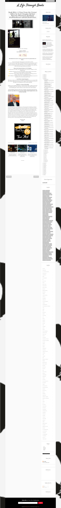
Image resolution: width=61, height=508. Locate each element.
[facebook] (6, 1)
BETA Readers (48, 194)
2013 (44, 173)
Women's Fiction (45, 254)
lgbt (43, 354)
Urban (43, 421)
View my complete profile (46, 462)
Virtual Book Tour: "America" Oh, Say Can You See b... (48, 128)
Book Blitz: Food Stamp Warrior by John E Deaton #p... (48, 141)
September (45, 152)
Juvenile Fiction (45, 224)
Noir (47, 231)
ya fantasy (49, 257)
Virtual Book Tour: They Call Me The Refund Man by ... (48, 89)
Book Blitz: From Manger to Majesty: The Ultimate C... (49, 97)
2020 (44, 165)
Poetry (48, 234)
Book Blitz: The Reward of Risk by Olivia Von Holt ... (48, 106)
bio (51, 194)
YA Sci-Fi (44, 437)
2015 (44, 171)
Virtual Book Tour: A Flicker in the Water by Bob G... (48, 108)
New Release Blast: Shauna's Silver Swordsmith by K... (48, 124)
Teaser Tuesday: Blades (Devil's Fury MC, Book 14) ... (48, 88)
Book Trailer (45, 287)
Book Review (50, 197)
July (44, 154)
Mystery (44, 365)
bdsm (44, 194)
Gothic (44, 329)
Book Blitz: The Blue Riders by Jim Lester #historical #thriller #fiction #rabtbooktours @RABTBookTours (48, 50)
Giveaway (50, 212)
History (51, 220)
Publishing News (45, 238)
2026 (44, 74)
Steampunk (44, 409)
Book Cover (45, 197)
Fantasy (44, 321)
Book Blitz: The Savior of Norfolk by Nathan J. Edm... (48, 135)
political (51, 234)
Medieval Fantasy (45, 227)
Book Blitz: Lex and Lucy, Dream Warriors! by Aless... (48, 120)
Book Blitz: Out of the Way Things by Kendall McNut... (49, 104)
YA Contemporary (45, 429)
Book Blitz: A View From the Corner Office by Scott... (48, 137)
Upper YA (44, 420)
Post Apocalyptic (45, 235)
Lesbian (50, 224)
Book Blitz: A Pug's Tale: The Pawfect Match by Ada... (49, 91)
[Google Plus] (33, 142)
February (45, 160)
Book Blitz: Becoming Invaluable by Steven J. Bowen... (48, 144)
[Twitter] (35, 142)
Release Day (45, 239)
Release (50, 238)
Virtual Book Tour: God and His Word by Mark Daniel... (49, 139)
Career (44, 201)
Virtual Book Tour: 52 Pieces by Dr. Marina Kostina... (48, 133)
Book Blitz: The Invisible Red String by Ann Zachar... (48, 130)
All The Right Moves (46, 271)
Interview (49, 223)
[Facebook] (32, 142)
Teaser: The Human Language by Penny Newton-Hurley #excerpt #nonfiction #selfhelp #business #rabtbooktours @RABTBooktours (32, 155)
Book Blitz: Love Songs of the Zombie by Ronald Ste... (48, 84)
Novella (44, 373)
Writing (50, 254)
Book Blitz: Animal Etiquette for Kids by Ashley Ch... (49, 146)
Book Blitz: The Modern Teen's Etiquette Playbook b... (48, 93)
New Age (44, 231)
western (49, 253)
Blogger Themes (37, 506)
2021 (44, 164)
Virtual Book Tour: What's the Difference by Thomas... (48, 86)
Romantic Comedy (45, 242)
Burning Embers (45, 290)
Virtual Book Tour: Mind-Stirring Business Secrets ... (48, 110)
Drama (44, 209)
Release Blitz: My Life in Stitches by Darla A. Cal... (48, 111)
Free (47, 212)
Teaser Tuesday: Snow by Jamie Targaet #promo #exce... (48, 115)
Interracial (44, 223)
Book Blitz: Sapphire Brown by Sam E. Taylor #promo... (48, 142)
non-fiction (51, 231)
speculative (45, 246)
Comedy (44, 205)
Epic (50, 209)
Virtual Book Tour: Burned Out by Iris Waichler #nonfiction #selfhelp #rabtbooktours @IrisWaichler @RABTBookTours (12, 155)
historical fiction (46, 219)
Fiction (44, 212)
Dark (46, 208)
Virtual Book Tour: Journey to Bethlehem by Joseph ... (48, 95)
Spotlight (49, 246)
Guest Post (50, 216)
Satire (44, 401)
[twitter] (8, 1)
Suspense (44, 249)
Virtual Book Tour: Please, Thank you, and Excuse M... (49, 82)
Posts (44, 486)
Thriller (48, 250)
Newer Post (9, 176)
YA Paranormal (45, 434)
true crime (44, 418)
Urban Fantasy (45, 253)
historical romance (46, 220)
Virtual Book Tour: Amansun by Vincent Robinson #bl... (48, 117)
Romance (44, 393)
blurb (43, 282)
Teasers (44, 250)
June (45, 155)
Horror (44, 343)
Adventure (47, 190)
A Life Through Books (30, 5)
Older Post (36, 176)
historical (44, 337)
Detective (49, 208)
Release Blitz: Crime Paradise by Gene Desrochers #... (48, 113)
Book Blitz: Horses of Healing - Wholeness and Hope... (48, 99)
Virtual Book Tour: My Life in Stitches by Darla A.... (49, 80)
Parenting (44, 234)
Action (44, 190)
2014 (44, 172)
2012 (44, 174)
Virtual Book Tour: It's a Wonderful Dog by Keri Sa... (48, 122)
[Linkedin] (36, 142)
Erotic (44, 318)
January (45, 161)
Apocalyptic (45, 193)
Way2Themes (29, 506)
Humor (44, 346)
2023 (44, 78)
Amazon (22, 120)
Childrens (44, 298)
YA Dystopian (45, 257)
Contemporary (48, 205)
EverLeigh (44, 461)
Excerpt (44, 320)
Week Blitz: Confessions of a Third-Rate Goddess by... (48, 102)
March (45, 159)
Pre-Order (50, 235)
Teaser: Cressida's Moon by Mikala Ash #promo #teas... (48, 100)
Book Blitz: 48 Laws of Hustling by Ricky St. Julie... (48, 131)
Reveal (49, 239)
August (45, 153)
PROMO (44, 384)
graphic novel (45, 216)
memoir (50, 227)
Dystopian (47, 209)
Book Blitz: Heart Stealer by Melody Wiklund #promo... (48, 126)
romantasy (44, 395)
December (45, 79)
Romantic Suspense (46, 398)
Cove (43, 307)
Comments (45, 487)
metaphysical (45, 362)
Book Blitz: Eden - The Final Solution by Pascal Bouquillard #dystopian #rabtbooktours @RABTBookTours (48, 54)
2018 (44, 167)
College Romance (49, 204)
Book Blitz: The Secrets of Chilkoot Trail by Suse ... (48, 119)
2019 (44, 166)
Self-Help (44, 404)
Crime (44, 208)
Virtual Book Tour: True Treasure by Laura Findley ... (48, 148)
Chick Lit (44, 296)
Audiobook (49, 193)
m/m (43, 357)
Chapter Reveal (48, 201)
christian (44, 204)
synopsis (48, 249)
